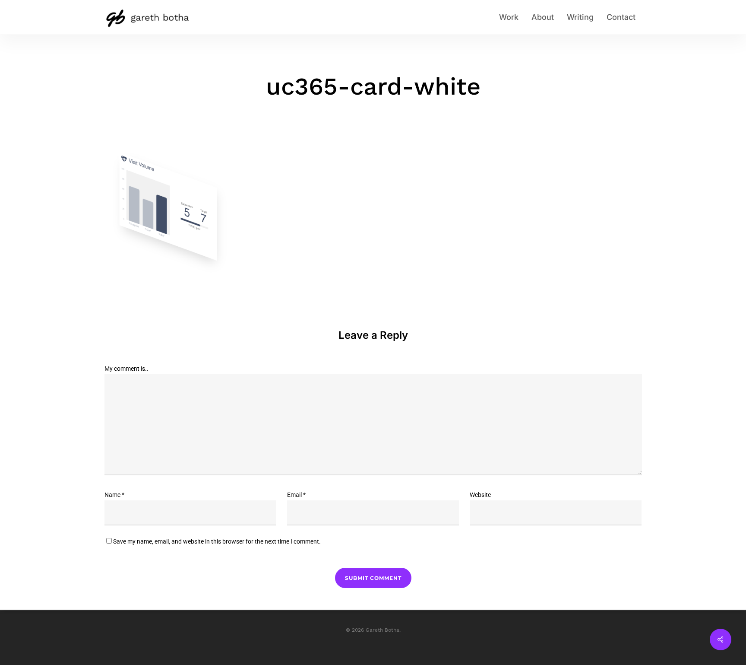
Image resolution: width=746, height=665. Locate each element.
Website (480, 494)
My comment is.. (126, 368)
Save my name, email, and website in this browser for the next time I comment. (217, 541)
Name (114, 494)
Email (296, 494)
